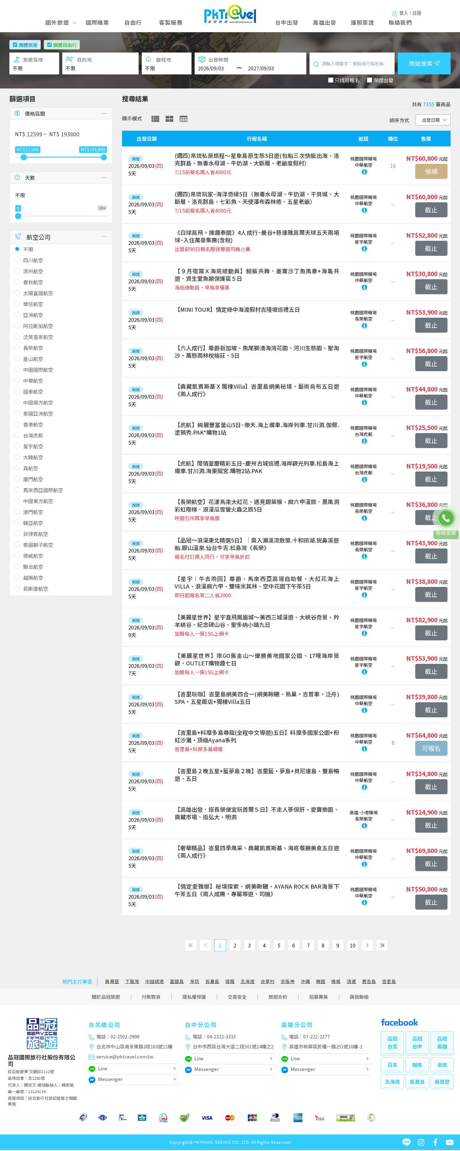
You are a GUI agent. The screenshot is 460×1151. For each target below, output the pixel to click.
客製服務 (170, 22)
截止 (431, 209)
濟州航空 (33, 271)
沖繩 (305, 981)
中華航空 (33, 380)
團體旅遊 (28, 45)
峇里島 (389, 981)
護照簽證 (362, 22)
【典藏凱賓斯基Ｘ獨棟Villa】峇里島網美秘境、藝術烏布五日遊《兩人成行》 (257, 389)
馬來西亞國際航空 (43, 490)
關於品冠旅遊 (106, 996)
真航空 (30, 468)
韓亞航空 (33, 523)
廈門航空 (33, 479)
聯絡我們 (400, 22)
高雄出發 (324, 22)
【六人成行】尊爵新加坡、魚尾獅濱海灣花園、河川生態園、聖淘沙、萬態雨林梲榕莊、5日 (257, 351)
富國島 (177, 981)
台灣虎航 (33, 435)
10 (352, 945)
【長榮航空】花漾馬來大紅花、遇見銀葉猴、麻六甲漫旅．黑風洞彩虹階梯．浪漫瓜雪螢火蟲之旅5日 (257, 505)
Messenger (110, 1079)
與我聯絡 (359, 996)
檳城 (336, 981)
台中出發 (287, 22)
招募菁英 (318, 996)
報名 (431, 748)
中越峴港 (154, 981)
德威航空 (33, 556)
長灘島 (212, 981)
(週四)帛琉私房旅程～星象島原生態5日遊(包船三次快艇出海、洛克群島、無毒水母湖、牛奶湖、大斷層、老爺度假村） (257, 159)
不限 (28, 249)
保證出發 (383, 80)
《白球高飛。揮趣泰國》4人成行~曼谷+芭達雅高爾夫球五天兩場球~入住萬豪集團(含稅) (257, 236)
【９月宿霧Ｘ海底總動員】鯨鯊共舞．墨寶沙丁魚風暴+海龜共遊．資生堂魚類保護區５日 (257, 274)
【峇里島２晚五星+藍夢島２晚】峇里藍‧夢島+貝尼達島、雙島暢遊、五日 (257, 774)
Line (102, 1068)
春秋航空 (33, 282)
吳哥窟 (112, 981)
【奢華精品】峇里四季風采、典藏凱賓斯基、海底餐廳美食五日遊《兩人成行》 (257, 851)
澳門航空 (33, 512)
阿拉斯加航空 (38, 326)
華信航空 (33, 304)
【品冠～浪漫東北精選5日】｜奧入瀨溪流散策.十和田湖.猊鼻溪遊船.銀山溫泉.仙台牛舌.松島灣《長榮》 (257, 543)
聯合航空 (33, 566)
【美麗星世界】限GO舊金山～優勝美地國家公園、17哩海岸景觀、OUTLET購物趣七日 (257, 659)
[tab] (155, 118)
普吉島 (369, 981)
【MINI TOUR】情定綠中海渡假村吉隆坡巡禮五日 (237, 309)
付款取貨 (151, 996)
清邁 (351, 981)
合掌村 (268, 981)
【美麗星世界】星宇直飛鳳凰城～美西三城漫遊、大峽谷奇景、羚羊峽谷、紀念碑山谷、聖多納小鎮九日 (257, 620)
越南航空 (33, 577)
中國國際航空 (38, 369)
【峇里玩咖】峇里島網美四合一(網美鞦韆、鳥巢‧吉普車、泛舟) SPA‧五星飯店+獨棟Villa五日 (257, 697)
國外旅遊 (59, 22)
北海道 (248, 981)
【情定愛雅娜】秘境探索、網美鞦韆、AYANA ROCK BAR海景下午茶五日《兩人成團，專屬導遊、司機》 (257, 889)
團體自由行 (65, 45)
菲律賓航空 (35, 534)
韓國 (320, 981)
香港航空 (33, 424)
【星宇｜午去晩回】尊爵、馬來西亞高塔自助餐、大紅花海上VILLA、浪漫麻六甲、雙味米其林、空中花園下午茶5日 (257, 582)
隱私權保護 (194, 996)
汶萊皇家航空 (38, 337)
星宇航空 (33, 446)
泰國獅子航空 (38, 545)
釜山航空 (33, 359)
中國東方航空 (38, 501)
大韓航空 (33, 457)
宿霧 (230, 981)
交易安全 (237, 996)
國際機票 (97, 22)
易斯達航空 (35, 588)
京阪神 (288, 981)
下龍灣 (132, 981)
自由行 (133, 22)
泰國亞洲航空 (38, 413)
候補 (431, 171)
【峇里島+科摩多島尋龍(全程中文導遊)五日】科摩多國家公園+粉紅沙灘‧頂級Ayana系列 (257, 736)
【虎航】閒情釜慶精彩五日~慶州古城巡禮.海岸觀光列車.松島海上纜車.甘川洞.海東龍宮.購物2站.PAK (257, 466)
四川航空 (33, 260)
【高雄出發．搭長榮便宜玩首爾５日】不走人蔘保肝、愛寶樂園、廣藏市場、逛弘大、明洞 (257, 812)
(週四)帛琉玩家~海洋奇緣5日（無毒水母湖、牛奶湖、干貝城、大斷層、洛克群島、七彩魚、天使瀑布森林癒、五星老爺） (257, 197)
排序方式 (399, 120)
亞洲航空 (33, 315)
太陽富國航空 (38, 293)
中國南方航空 (38, 402)
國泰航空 (33, 391)
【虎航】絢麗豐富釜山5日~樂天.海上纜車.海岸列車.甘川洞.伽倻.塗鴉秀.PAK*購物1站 (257, 428)
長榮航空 (33, 348)
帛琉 (194, 981)
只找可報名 (347, 80)
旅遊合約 (277, 996)
